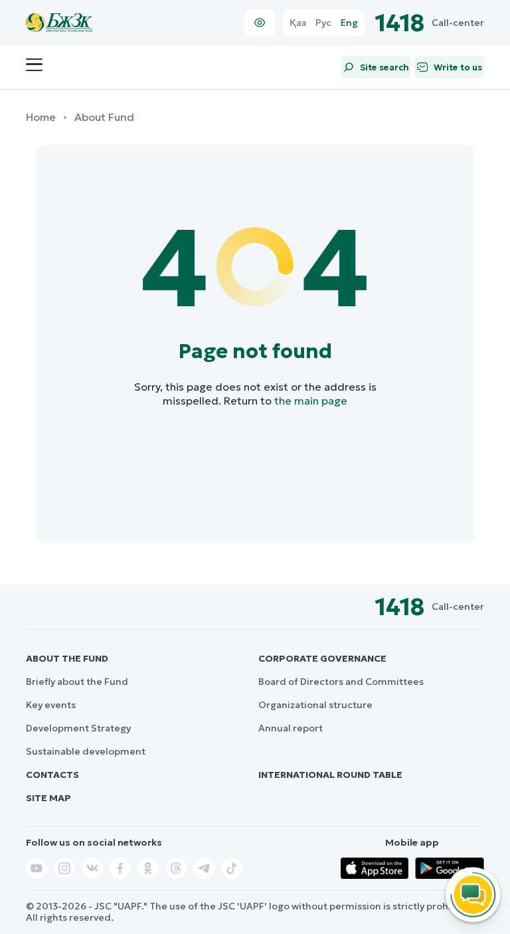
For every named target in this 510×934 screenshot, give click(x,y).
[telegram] (203, 868)
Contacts (52, 775)
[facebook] (120, 868)
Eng (349, 23)
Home (41, 117)
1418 (400, 23)
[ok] (148, 868)
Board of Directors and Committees (341, 682)
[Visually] (259, 22)
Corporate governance (322, 658)
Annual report (290, 728)
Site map (48, 798)
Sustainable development (85, 751)
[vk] (92, 868)
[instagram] (64, 868)
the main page (310, 400)
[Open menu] (34, 65)
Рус (323, 23)
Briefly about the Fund (77, 682)
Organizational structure (315, 705)
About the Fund (67, 658)
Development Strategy (78, 728)
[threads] (176, 868)
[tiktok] (231, 868)
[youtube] (36, 868)
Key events (51, 705)
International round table (330, 775)
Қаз (298, 23)
